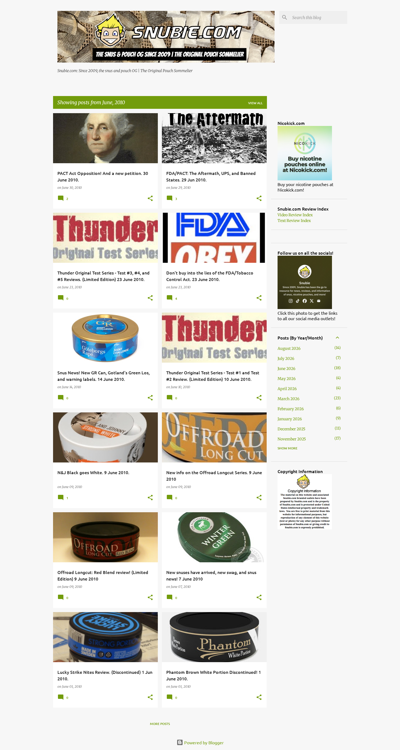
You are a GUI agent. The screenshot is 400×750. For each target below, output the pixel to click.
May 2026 (287, 378)
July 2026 (286, 358)
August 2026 (289, 348)
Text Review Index (294, 220)
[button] (150, 198)
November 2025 (292, 439)
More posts (160, 723)
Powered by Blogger (203, 742)
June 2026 (286, 368)
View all (255, 103)
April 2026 (287, 388)
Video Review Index (295, 214)
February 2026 (291, 408)
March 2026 (288, 398)
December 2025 (291, 429)
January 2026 (290, 418)
